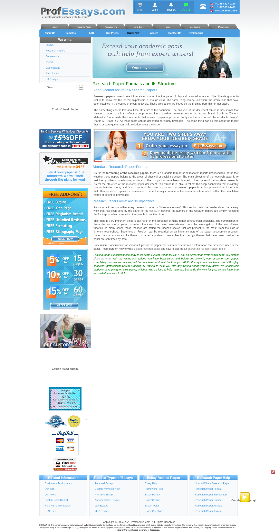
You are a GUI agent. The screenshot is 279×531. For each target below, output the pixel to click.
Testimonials (195, 33)
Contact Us (174, 33)
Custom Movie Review (107, 488)
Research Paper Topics (208, 511)
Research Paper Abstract (208, 505)
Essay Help (151, 483)
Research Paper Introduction (211, 494)
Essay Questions (154, 511)
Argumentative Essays (107, 500)
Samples (71, 33)
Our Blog (50, 488)
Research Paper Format (208, 488)
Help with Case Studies (58, 505)
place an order (102, 258)
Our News (50, 494)
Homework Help (154, 488)
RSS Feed (50, 511)
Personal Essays (104, 483)
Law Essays (101, 505)
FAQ (91, 33)
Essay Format (152, 494)
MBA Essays (101, 511)
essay (152, 210)
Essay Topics (152, 505)
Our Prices (112, 33)
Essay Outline (152, 500)
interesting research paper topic (206, 248)
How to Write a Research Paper (212, 483)
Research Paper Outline (208, 500)
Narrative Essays (104, 494)
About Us (50, 33)
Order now (133, 33)
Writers (154, 33)
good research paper (148, 248)
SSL (86, 419)
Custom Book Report (56, 500)
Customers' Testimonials (58, 483)
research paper (135, 184)
